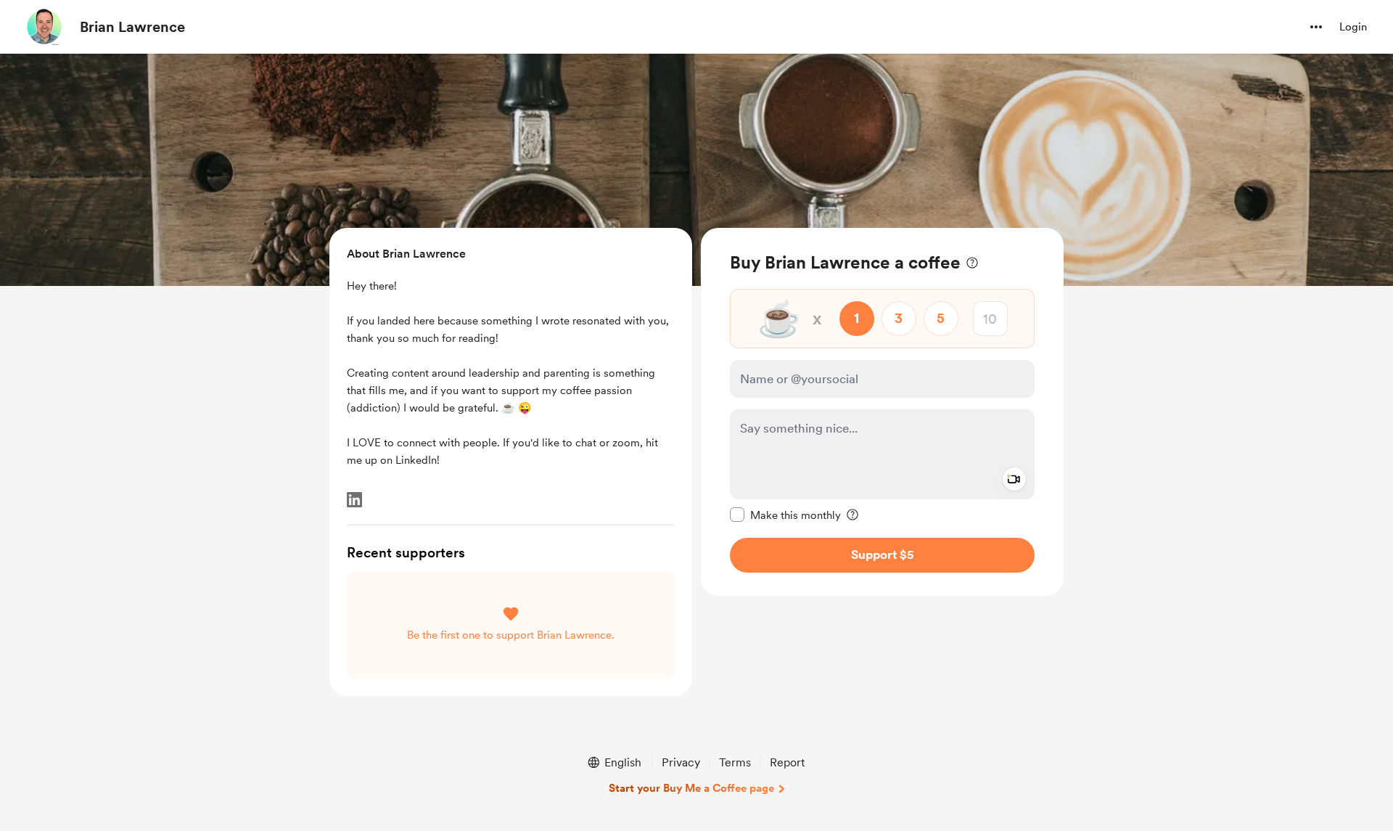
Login (1353, 26)
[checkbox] (785, 514)
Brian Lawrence (132, 27)
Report (787, 762)
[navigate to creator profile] (44, 27)
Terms (735, 762)
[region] (882, 412)
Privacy (681, 762)
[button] (1316, 26)
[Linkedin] (354, 499)
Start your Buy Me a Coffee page (691, 788)
